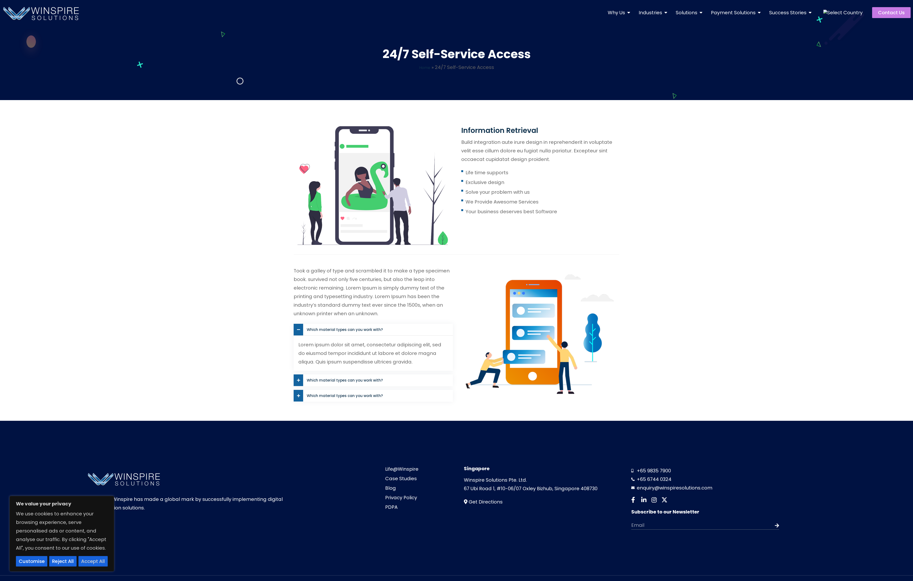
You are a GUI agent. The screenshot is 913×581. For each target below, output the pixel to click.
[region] (62, 533)
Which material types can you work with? (345, 329)
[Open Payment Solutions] (759, 12)
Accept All (93, 561)
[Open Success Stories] (810, 12)
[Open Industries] (665, 12)
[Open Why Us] (628, 12)
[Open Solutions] (701, 12)
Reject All (63, 561)
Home (425, 67)
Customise (32, 561)
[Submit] (764, 525)
